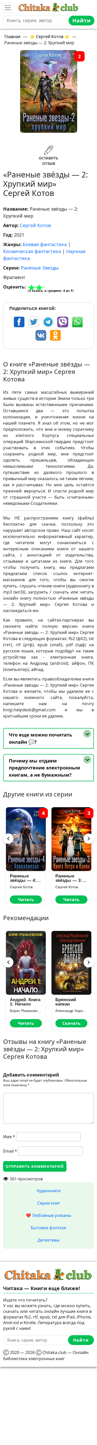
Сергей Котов (35, 225)
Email (10, 1151)
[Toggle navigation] (8, 8)
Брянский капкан (65, 1002)
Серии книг (48, 1203)
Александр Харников (71, 1011)
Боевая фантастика (45, 244)
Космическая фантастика (32, 251)
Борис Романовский (26, 1011)
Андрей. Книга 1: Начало (25, 1002)
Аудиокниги (49, 1190)
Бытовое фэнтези (48, 1228)
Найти (81, 20)
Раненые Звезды (40, 268)
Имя (9, 1136)
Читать (26, 899)
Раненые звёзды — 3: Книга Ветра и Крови (70, 878)
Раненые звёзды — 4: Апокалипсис (24, 878)
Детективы (48, 1240)
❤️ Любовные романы (48, 1215)
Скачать (71, 1023)
